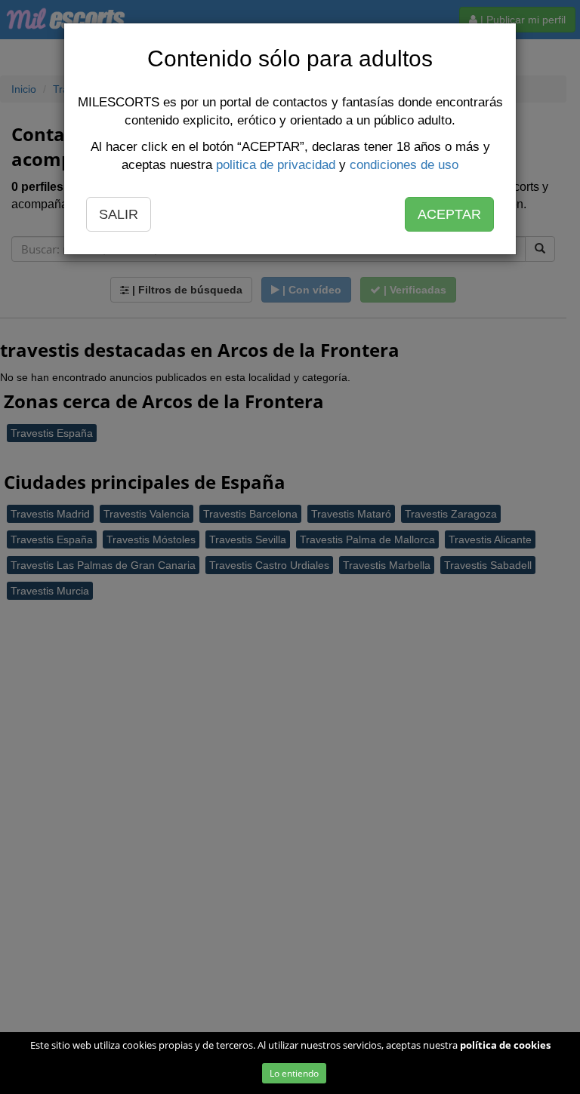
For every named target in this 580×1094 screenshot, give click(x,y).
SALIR (118, 214)
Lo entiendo (294, 1073)
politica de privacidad (275, 165)
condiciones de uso (404, 165)
